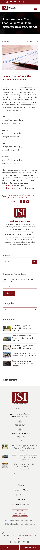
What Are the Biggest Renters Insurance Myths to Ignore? (22, 347)
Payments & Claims (21, 490)
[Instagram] (24, 542)
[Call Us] (37, 2)
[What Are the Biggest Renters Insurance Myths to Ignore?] (5, 466)
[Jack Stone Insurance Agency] (9, 8)
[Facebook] (3, 2)
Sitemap (20, 538)
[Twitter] (7, 2)
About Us (21, 485)
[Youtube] (28, 542)
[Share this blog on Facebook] (21, 201)
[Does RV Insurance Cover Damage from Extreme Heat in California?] (5, 457)
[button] (34, 262)
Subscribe (9, 293)
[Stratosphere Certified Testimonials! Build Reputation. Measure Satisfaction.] (20, 520)
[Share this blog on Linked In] (27, 201)
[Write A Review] (20, 513)
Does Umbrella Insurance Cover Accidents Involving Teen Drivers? (24, 354)
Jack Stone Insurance (20, 221)
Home (21, 480)
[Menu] (35, 8)
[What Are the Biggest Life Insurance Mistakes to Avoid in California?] (5, 448)
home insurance (7, 185)
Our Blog (21, 495)
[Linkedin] (11, 2)
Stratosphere (31, 535)
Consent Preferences (21, 504)
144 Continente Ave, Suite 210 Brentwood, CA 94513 (20, 415)
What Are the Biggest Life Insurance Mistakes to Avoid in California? (23, 328)
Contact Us (21, 499)
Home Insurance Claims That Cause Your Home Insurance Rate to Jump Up (21, 196)
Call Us (10, 547)
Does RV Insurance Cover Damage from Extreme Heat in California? (23, 338)
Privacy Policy (20, 436)
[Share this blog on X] (24, 201)
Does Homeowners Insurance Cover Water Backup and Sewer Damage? (23, 363)
